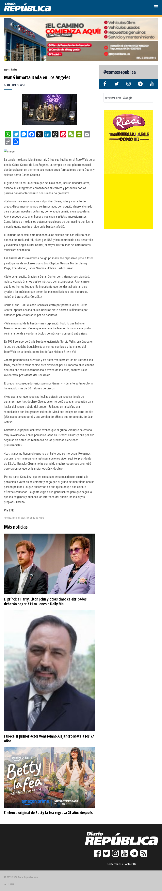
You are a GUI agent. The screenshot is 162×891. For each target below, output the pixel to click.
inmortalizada (18, 517)
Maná (41, 517)
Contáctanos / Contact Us (121, 864)
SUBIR (11, 884)
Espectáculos (10, 69)
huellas (7, 517)
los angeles (32, 517)
